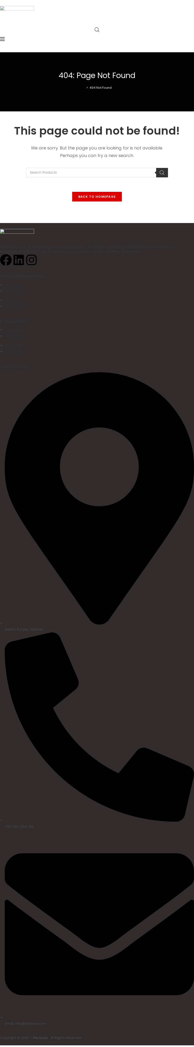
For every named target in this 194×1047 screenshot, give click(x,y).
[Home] (84, 87)
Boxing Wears (16, 330)
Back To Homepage (97, 196)
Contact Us (14, 291)
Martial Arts (14, 336)
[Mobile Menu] (2, 39)
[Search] (162, 172)
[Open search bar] (97, 29)
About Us (12, 284)
